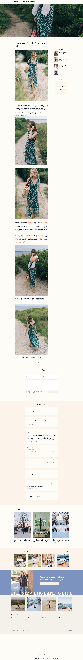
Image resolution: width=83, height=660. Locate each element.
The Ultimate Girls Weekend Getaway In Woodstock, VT (41, 541)
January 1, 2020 (31, 498)
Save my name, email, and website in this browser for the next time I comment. (35, 392)
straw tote (42, 102)
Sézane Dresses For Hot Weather (63, 60)
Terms (28, 630)
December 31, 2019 (30, 488)
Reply (35, 412)
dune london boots (32, 102)
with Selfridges (17, 112)
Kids (61, 89)
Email (44, 376)
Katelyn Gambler (67, 630)
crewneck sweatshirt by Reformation (27, 234)
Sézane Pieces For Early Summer (63, 72)
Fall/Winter (61, 86)
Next (44, 362)
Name (27, 376)
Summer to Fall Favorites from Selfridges (60, 43)
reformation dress (20, 102)
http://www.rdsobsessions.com (33, 423)
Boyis (19, 115)
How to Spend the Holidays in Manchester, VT (22, 541)
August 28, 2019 (30, 412)
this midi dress (31, 222)
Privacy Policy (24, 630)
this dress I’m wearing (43, 222)
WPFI (71, 630)
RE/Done (25, 115)
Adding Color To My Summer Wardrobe (62, 66)
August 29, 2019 (30, 475)
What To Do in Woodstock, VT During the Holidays (60, 541)
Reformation (39, 113)
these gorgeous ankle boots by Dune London (29, 225)
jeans (36, 229)
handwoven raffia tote (40, 235)
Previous (39, 362)
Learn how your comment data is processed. (37, 396)
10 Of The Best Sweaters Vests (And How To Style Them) (63, 53)
